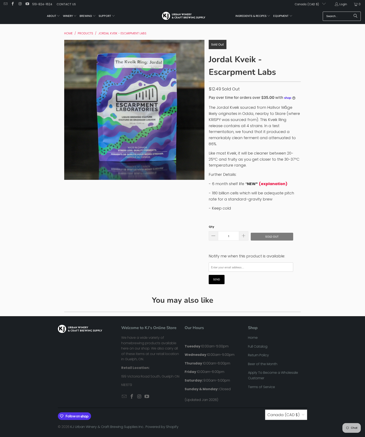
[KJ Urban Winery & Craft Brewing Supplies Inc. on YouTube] (27, 4)
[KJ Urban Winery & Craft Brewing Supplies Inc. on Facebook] (13, 4)
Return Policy (258, 355)
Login (343, 4)
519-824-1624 (42, 4)
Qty (211, 227)
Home (253, 337)
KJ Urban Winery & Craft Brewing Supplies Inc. (107, 426)
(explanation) (273, 183)
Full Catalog (257, 346)
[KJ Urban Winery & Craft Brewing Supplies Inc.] (183, 16)
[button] (53, 16)
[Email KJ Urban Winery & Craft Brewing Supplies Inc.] (5, 4)
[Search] (355, 16)
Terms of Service (261, 387)
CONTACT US (66, 4)
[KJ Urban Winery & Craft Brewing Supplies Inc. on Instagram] (20, 4)
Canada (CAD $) (307, 4)
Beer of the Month (262, 364)
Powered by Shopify (162, 426)
